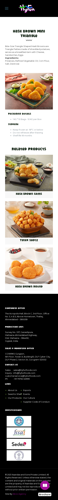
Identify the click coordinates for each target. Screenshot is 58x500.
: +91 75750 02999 (21, 379)
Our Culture (29, 398)
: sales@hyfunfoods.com (25, 370)
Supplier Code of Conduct (36, 402)
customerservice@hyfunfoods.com (23, 376)
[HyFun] (27, 8)
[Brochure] (44, 485)
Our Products (14, 398)
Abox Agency (19, 494)
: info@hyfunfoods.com (23, 373)
